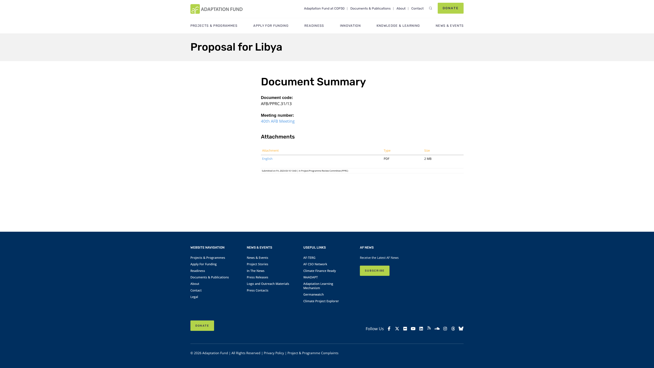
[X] (397, 329)
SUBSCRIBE (375, 270)
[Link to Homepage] (216, 9)
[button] (430, 8)
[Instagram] (445, 329)
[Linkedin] (421, 329)
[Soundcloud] (437, 329)
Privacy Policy (274, 353)
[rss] (429, 329)
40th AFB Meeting (278, 121)
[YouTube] (413, 329)
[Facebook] (389, 329)
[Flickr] (405, 329)
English (267, 159)
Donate (451, 8)
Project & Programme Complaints (312, 353)
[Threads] (453, 329)
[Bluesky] (461, 329)
